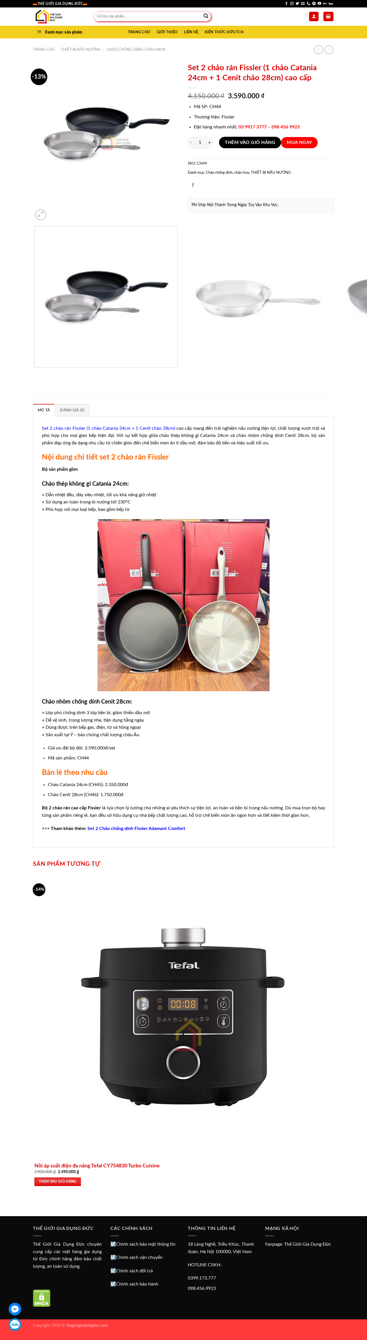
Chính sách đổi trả (134, 1271)
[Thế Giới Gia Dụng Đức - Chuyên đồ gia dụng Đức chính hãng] (59, 16)
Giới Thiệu (167, 32)
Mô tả (44, 410)
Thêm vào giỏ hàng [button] (58, 1181)
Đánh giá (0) (72, 410)
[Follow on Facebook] (286, 4)
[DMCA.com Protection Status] (41, 1298)
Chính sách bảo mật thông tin (145, 1244)
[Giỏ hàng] (328, 16)
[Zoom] (40, 214)
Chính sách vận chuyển (139, 1257)
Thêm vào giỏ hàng (250, 142)
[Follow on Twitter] (297, 4)
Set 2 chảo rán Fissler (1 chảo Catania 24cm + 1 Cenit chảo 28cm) (108, 428)
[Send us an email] (302, 4)
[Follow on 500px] (331, 4)
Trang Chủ (139, 32)
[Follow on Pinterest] (314, 4)
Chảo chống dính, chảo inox (135, 49)
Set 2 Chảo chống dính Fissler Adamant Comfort (136, 828)
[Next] (54, 211)
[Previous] (35, 373)
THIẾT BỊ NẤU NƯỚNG (81, 49)
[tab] (43, 410)
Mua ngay (299, 142)
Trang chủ (44, 49)
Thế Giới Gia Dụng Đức (307, 1244)
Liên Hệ (191, 32)
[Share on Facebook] (193, 185)
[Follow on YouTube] (319, 4)
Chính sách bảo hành (137, 1284)
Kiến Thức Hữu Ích (224, 32)
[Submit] (206, 17)
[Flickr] (325, 4)
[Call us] (308, 4)
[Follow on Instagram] (292, 4)
